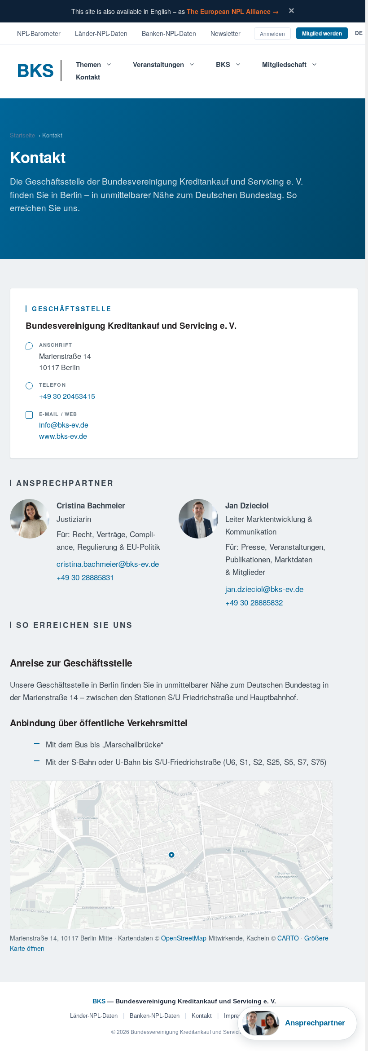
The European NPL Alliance (233, 11)
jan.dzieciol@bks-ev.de (264, 588)
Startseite (22, 135)
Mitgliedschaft (284, 64)
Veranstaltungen (158, 64)
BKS (223, 64)
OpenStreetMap (183, 937)
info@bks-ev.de (63, 425)
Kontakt (88, 77)
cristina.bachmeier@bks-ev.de (108, 563)
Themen (88, 64)
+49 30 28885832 (254, 602)
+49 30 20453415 (67, 396)
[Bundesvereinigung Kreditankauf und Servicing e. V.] (43, 73)
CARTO (288, 937)
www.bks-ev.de (63, 436)
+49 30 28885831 (85, 577)
